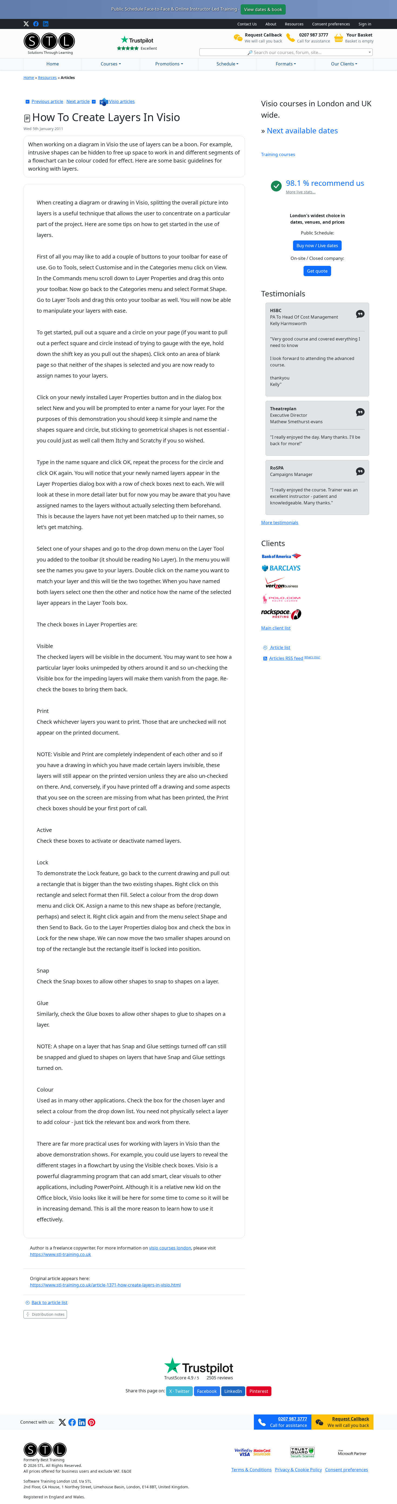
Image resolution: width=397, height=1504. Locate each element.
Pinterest (259, 1391)
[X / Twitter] (26, 24)
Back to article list (50, 1302)
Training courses (278, 154)
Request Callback (350, 1419)
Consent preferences (331, 24)
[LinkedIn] (45, 24)
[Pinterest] (91, 1422)
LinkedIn (233, 1391)
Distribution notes (48, 1314)
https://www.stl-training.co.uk (60, 1254)
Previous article (47, 101)
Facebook (207, 1391)
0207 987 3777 (292, 1419)
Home (52, 64)
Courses (109, 64)
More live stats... (301, 191)
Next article (78, 101)
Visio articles (122, 101)
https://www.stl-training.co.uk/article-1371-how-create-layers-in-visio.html (105, 1285)
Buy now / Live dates (317, 246)
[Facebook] (36, 24)
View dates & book (263, 9)
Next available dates (302, 130)
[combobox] (286, 52)
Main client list (276, 628)
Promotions (167, 64)
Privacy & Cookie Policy (298, 1470)
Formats (284, 64)
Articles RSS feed (286, 658)
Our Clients (342, 64)
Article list (279, 647)
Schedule (226, 64)
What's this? (312, 657)
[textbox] (286, 52)
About (270, 24)
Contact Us (247, 24)
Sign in (365, 24)
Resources (294, 24)
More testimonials (279, 522)
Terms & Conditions (251, 1470)
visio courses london (170, 1248)
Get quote (317, 271)
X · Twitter (179, 1391)
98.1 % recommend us (325, 183)
